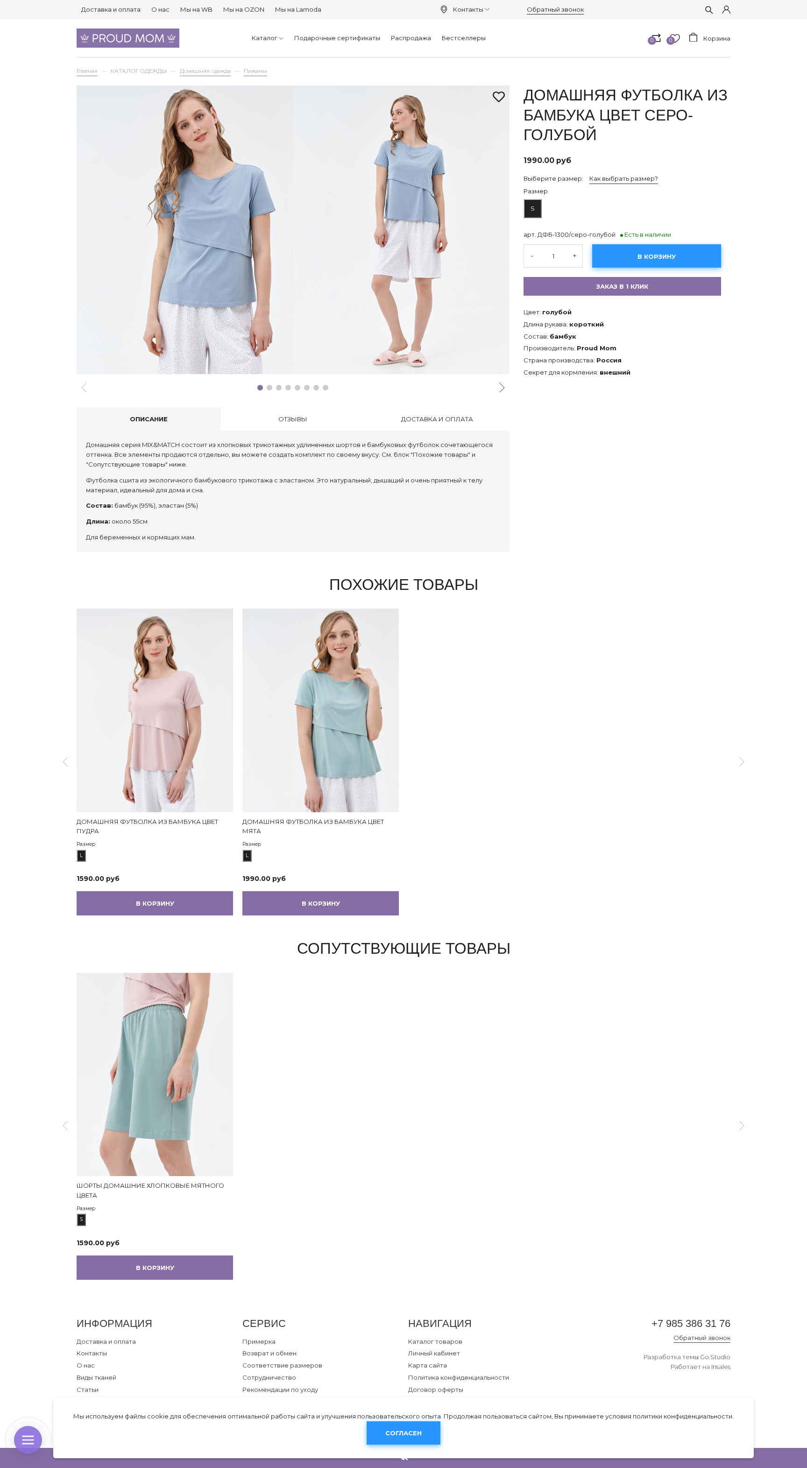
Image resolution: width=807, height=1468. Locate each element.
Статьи (88, 1389)
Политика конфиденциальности (458, 1377)
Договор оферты (435, 1389)
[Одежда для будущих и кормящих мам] (128, 38)
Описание (149, 419)
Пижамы (255, 71)
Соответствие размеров (282, 1365)
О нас (160, 9)
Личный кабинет (434, 1353)
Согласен (403, 1433)
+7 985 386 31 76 (690, 1323)
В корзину (656, 256)
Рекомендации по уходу (280, 1389)
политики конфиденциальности (682, 1416)
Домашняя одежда (205, 71)
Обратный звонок (555, 9)
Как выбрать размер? (623, 178)
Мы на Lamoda (298, 9)
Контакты (468, 9)
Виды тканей (96, 1377)
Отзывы (292, 419)
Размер (536, 190)
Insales (720, 1366)
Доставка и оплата (111, 9)
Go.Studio (715, 1357)
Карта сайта (427, 1365)
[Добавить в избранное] (499, 97)
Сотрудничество (269, 1377)
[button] (260, 387)
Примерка (259, 1341)
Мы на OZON (243, 9)
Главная (87, 71)
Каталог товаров (435, 1341)
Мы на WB (196, 9)
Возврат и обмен (269, 1353)
